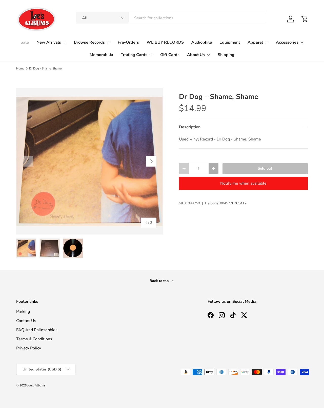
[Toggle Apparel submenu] (267, 42)
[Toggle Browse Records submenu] (108, 42)
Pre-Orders (128, 42)
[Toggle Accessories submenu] (302, 42)
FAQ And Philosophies (36, 330)
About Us (196, 55)
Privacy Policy (28, 348)
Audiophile (201, 42)
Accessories (287, 42)
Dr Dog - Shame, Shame (45, 68)
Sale (25, 42)
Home (20, 68)
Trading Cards (134, 55)
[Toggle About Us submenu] (208, 55)
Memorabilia (101, 55)
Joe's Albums (36, 385)
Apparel (255, 42)
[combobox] (171, 18)
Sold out (265, 168)
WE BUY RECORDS (165, 42)
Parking (23, 311)
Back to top (160, 280)
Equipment (229, 42)
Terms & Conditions (34, 339)
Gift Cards (169, 55)
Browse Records (89, 42)
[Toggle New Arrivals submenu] (65, 42)
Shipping (226, 55)
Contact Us (26, 321)
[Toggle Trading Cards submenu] (151, 55)
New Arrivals (48, 42)
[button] (304, 19)
